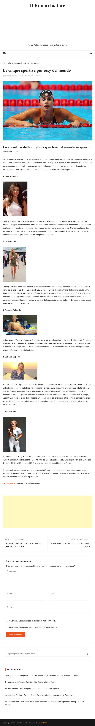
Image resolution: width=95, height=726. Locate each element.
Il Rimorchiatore (47, 5)
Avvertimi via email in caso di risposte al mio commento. (32, 621)
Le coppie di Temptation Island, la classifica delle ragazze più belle (23, 544)
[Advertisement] (47, 26)
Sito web (10, 607)
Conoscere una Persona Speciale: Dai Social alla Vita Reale (30, 682)
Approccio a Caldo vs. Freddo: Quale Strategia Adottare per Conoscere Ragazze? (39, 695)
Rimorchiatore (10, 484)
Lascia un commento (34, 76)
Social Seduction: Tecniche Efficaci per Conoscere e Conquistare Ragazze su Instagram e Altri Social (44, 703)
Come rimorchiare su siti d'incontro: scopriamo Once (70, 544)
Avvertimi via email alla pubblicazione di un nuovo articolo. (33, 627)
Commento (12, 571)
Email (53, 593)
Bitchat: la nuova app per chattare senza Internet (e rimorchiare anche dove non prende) (41, 675)
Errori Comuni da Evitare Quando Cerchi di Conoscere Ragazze (32, 689)
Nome (10, 593)
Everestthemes (43, 723)
